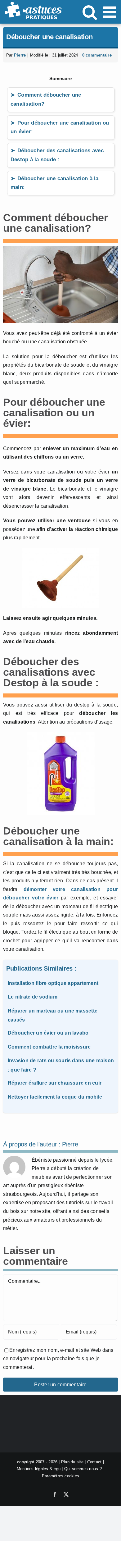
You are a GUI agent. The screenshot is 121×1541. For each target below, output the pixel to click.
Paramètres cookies (60, 1476)
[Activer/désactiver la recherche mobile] (90, 12)
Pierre (20, 55)
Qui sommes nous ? (83, 1469)
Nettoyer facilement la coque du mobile (55, 1097)
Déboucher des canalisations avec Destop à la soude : (57, 155)
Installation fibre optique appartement (53, 983)
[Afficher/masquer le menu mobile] (111, 12)
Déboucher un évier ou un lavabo (48, 1033)
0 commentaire (97, 55)
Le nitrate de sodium (32, 996)
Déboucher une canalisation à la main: (55, 183)
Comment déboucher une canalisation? (46, 99)
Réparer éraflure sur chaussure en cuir (54, 1083)
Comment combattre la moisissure (49, 1046)
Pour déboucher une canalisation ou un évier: (60, 127)
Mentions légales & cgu (38, 1469)
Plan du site (72, 1462)
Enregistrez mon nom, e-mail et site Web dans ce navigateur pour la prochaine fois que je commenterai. (58, 1358)
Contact (94, 1462)
